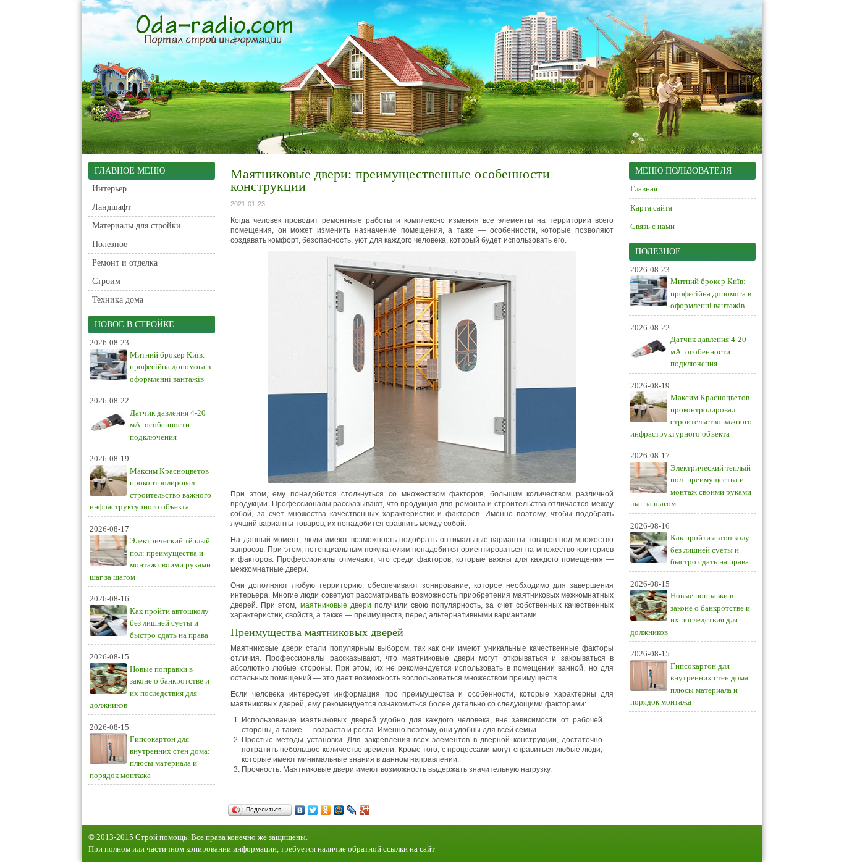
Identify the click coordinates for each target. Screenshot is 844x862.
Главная (643, 188)
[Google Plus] (364, 810)
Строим (106, 281)
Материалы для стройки (136, 225)
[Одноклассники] (325, 810)
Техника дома (117, 299)
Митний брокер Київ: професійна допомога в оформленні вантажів (170, 366)
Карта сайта (651, 207)
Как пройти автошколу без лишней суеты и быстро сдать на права (169, 623)
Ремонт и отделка (125, 262)
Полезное (109, 244)
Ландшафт (111, 207)
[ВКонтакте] (299, 810)
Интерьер (109, 188)
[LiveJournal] (351, 810)
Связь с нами (652, 226)
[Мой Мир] (338, 810)
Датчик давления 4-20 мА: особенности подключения (168, 424)
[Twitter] (312, 810)
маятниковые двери (335, 605)
